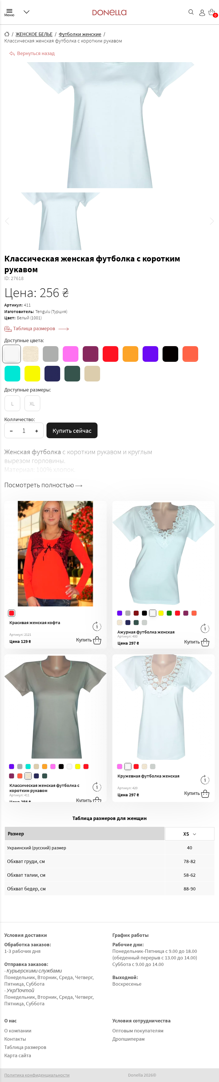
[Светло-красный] (190, 354)
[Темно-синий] (52, 373)
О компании (17, 1030)
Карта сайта (17, 1055)
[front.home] (6, 33)
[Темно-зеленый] (72, 373)
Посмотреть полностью (39, 485)
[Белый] (12, 354)
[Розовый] (70, 354)
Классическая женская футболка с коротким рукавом (44, 788)
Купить (84, 639)
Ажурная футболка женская (146, 631)
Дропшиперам (128, 1039)
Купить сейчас (72, 431)
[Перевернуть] (97, 626)
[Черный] (170, 354)
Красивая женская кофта (34, 622)
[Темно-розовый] (90, 354)
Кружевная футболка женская (148, 775)
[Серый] (50, 354)
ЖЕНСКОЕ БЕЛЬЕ (34, 34)
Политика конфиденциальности (37, 1075)
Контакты (15, 1039)
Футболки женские (80, 34)
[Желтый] (32, 373)
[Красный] (110, 354)
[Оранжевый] (130, 354)
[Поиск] (191, 12)
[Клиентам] (26, 12)
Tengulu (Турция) (51, 311)
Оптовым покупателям (137, 1030)
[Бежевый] (92, 373)
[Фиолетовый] (150, 354)
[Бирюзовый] (12, 373)
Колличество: (19, 419)
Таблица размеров (34, 328)
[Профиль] (202, 13)
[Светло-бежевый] (30, 354)
